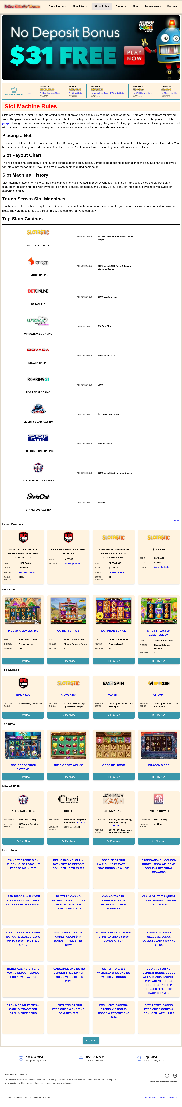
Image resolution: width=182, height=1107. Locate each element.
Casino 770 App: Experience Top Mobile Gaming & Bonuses (113, 902)
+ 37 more (81, 822)
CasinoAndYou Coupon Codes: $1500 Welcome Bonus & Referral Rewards (159, 866)
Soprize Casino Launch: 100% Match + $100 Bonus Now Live (113, 864)
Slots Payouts (57, 6)
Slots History (80, 6)
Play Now (25, 661)
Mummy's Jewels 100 (23, 630)
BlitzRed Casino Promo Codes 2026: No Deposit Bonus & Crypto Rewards (68, 902)
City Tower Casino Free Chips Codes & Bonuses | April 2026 (159, 1009)
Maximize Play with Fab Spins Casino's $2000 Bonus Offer (113, 936)
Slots (135, 6)
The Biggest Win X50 (68, 765)
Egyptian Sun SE (113, 630)
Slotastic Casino (117, 572)
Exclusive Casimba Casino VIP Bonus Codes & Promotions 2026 (113, 1011)
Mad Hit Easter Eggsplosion (158, 632)
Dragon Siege (158, 765)
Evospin (114, 695)
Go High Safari (68, 630)
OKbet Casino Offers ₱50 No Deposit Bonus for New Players (23, 972)
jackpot (6, 123)
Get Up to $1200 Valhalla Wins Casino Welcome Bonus (113, 972)
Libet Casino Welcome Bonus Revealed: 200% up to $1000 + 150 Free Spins (23, 938)
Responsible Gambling (155, 1097)
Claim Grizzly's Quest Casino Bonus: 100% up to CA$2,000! (159, 900)
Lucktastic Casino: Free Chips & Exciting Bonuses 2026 (68, 1009)
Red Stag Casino (27, 572)
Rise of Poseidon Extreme (23, 767)
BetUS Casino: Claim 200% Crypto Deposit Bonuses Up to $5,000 (68, 864)
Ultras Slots (69, 93)
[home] (24, 11)
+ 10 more (114, 825)
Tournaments (153, 6)
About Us (173, 1097)
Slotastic (68, 695)
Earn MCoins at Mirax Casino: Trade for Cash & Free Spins (23, 1009)
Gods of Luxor (113, 765)
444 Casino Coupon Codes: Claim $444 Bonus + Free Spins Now (68, 938)
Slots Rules (101, 6)
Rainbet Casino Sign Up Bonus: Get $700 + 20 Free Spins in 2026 (23, 864)
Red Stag (23, 695)
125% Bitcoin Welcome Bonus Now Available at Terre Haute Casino (23, 900)
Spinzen (159, 695)
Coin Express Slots (43, 93)
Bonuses (172, 6)
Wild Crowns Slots (136, 93)
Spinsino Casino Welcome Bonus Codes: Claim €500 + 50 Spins (158, 938)
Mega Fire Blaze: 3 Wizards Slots (101, 93)
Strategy (121, 6)
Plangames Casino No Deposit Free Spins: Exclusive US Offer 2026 (68, 974)
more (176, 520)
